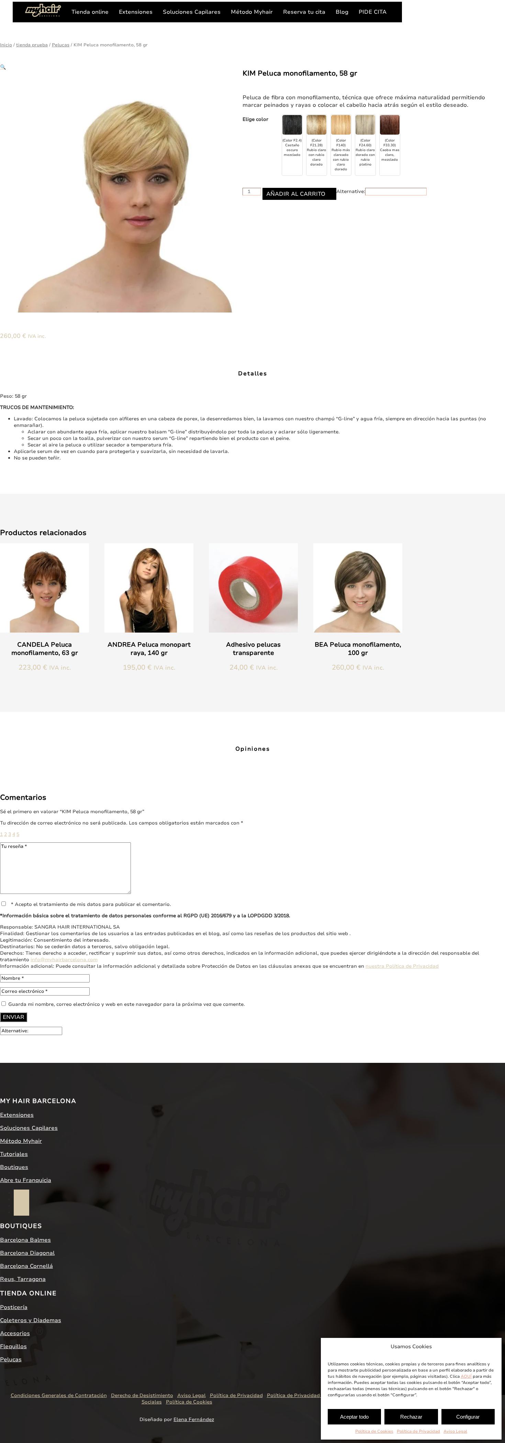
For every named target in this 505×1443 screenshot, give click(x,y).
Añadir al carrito (295, 194)
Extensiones (136, 12)
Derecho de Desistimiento (142, 1395)
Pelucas (60, 45)
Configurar (468, 1417)
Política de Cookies (374, 1431)
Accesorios (15, 1333)
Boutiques (14, 1167)
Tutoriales (14, 1154)
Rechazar (411, 1417)
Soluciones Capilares (192, 12)
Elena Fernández (193, 1419)
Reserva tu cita (304, 12)
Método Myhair (252, 12)
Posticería (13, 1307)
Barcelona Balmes (25, 1240)
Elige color (255, 119)
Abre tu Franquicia (25, 1180)
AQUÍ (466, 1376)
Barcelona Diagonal (27, 1253)
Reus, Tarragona (23, 1279)
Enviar (13, 1017)
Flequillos (13, 1346)
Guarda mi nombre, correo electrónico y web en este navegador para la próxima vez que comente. (126, 1004)
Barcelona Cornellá (26, 1266)
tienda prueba (32, 45)
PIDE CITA (372, 12)
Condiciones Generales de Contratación (59, 1395)
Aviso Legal (455, 1431)
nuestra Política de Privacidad (402, 966)
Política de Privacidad (418, 1431)
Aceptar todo (354, 1417)
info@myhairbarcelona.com (64, 959)
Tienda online (90, 12)
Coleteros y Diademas (30, 1320)
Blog (342, 12)
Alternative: (350, 191)
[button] (3, 67)
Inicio (6, 45)
